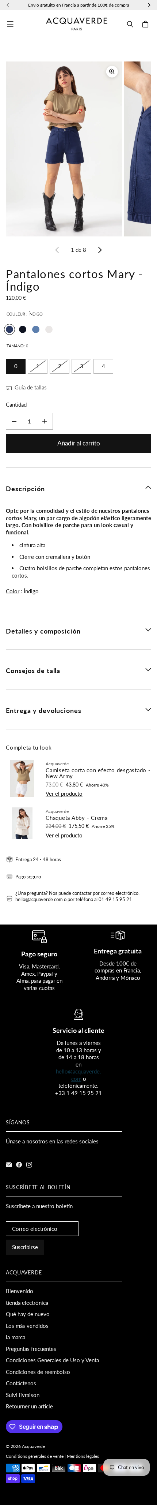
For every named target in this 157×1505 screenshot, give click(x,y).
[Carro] (146, 24)
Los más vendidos (27, 1325)
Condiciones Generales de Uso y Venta (52, 1360)
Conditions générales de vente (35, 1456)
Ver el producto (64, 793)
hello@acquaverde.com (78, 1075)
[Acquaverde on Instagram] (29, 1164)
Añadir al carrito (78, 443)
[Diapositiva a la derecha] (99, 250)
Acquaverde (33, 1446)
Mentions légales (83, 1456)
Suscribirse (25, 1247)
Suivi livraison (22, 1395)
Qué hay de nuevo (28, 1314)
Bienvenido (19, 1291)
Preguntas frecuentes (31, 1348)
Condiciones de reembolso (38, 1371)
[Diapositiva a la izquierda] (57, 250)
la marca (15, 1337)
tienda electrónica (27, 1302)
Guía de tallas (31, 387)
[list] (78, 148)
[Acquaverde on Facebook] (19, 1164)
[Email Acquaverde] (9, 1164)
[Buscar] (130, 24)
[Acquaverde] (77, 24)
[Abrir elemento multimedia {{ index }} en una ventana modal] (64, 149)
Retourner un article (29, 1406)
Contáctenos (21, 1383)
